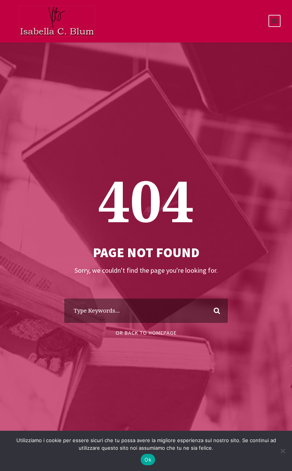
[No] (282, 451)
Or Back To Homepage (146, 332)
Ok (147, 460)
